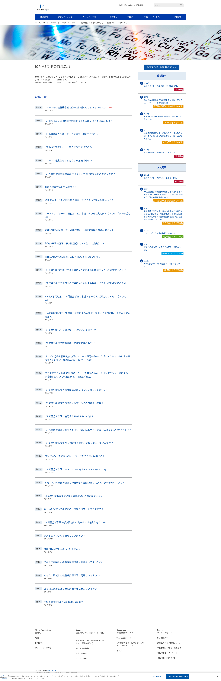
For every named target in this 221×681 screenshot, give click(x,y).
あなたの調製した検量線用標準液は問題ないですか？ (71, 588)
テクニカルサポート (70, 23)
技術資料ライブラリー (125, 633)
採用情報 (38, 643)
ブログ (130, 17)
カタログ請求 (81, 653)
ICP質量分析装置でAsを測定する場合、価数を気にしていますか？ (79, 443)
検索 (181, 5)
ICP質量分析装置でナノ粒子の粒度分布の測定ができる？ (73, 496)
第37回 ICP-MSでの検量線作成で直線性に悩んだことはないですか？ (163, 116)
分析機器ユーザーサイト (167, 653)
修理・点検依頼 (82, 648)
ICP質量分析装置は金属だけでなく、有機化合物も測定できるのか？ (80, 173)
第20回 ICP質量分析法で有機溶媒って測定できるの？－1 (163, 264)
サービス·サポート (164, 633)
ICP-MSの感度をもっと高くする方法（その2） (69, 147)
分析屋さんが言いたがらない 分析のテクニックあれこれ (105, 23)
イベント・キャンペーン (153, 17)
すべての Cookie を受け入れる (177, 677)
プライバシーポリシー (44, 648)
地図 (37, 638)
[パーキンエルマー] (43, 7)
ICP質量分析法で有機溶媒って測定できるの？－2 (70, 330)
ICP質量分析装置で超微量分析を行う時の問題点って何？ (74, 403)
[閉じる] (217, 676)
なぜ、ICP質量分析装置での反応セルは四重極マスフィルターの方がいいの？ (84, 482)
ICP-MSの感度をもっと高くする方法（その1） (69, 160)
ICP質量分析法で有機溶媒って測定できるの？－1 (70, 343)
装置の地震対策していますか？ (61, 187)
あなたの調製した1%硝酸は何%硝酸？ (63, 602)
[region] (110, 677)
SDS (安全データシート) (126, 638)
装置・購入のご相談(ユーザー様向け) (90, 634)
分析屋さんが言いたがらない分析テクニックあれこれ (130, 644)
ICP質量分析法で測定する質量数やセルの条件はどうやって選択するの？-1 (85, 283)
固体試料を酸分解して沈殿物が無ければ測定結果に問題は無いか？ (79, 230)
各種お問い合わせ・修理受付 (169, 648)
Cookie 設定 (157, 677)
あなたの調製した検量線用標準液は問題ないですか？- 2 (73, 575)
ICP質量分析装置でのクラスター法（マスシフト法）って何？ (76, 469)
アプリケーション (65, 17)
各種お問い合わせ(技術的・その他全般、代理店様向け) (90, 642)
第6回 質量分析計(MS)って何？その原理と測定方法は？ (162, 247)
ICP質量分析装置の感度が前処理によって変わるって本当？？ (76, 390)
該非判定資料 (162, 638)
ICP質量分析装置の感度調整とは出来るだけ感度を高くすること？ (78, 522)
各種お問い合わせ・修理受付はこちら (134, 5)
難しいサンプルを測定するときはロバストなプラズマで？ (74, 509)
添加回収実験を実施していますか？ (62, 549)
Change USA (51, 670)
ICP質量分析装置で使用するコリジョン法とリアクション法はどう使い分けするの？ (88, 429)
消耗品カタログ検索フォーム (169, 643)
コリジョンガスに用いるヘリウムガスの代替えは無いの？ (75, 456)
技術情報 (113, 17)
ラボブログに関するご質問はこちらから (161, 67)
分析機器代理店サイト (166, 658)
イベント (120, 651)
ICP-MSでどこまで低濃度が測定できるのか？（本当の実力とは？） (80, 120)
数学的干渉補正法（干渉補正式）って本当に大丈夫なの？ (75, 243)
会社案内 (177, 17)
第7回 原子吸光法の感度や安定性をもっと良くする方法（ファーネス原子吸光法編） (163, 100)
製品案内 (44, 17)
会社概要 (38, 633)
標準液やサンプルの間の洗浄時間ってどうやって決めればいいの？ (79, 200)
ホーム (38, 23)
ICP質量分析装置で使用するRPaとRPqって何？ (69, 416)
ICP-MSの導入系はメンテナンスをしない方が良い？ (72, 134)
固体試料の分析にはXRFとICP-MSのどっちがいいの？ (73, 256)
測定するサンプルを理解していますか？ (64, 535)
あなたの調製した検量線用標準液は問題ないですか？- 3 (73, 562)
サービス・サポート (91, 17)
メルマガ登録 (81, 658)
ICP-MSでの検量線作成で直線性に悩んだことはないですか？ (76, 107)
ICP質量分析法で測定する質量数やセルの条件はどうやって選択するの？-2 (85, 270)
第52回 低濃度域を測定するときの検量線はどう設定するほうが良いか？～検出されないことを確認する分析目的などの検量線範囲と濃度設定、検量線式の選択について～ (163, 214)
